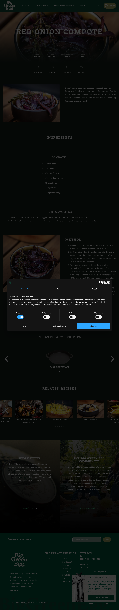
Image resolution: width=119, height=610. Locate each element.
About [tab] (94, 289)
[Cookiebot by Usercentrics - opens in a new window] (100, 282)
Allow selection (59, 326)
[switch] (46, 317)
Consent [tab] (24, 289)
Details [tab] (59, 289)
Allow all (93, 326)
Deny (25, 326)
